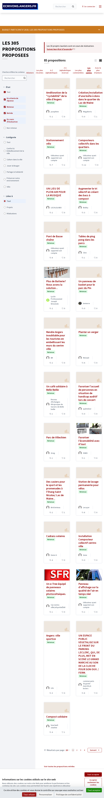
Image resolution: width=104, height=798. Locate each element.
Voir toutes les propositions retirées (59, 766)
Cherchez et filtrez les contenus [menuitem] (13, 72)
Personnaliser (45, 794)
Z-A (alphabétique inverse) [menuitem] (65, 70)
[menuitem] (14, 78)
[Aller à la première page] (20, 6)
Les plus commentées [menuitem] (78, 71)
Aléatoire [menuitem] (30, 73)
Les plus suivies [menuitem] (89, 70)
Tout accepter (93, 774)
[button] (6, 87)
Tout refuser (29, 794)
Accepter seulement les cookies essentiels (93, 783)
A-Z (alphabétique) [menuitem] (51, 71)
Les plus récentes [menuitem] (39, 71)
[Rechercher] (73, 6)
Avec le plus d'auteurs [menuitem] (98, 70)
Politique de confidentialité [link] (69, 794)
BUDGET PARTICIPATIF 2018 (15, 29)
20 (67, 750)
